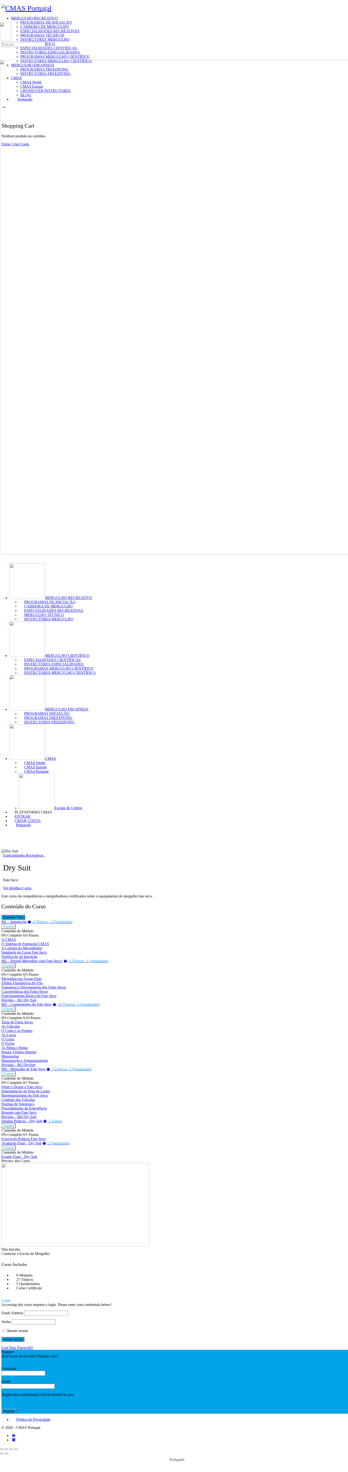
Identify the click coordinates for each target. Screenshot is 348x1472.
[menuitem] (178, 825)
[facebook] (13, 1435)
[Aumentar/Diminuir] (2, 1449)
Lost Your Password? (17, 1348)
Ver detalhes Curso (17, 888)
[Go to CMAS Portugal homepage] (26, 8)
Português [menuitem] (177, 1460)
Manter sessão (17, 1331)
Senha (6, 1322)
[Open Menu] (2, 20)
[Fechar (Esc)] (16, 1449)
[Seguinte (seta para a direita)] (7, 1453)
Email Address (12, 1313)
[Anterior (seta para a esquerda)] (2, 1453)
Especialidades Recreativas (23, 855)
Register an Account (16, 1360)
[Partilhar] (11, 1449)
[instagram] (13, 1440)
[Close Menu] (2, 557)
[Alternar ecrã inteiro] (7, 1449)
